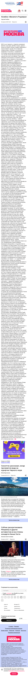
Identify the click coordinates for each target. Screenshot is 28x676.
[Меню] (25, 10)
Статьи (5, 606)
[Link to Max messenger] (2, 597)
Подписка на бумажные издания (13, 628)
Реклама (16, 626)
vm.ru (21, 664)
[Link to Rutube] (24, 597)
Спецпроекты (17, 608)
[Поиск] (22, 10)
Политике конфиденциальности (16, 670)
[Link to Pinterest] (2, 600)
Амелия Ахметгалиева (7, 536)
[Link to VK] (5, 597)
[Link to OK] (8, 597)
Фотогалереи (7, 610)
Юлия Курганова (5, 473)
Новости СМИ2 (5, 462)
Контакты (23, 630)
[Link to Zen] (12, 597)
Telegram (8, 571)
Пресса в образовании (19, 610)
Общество (14, 21)
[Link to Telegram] (18, 597)
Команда (17, 630)
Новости (6, 604)
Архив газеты (17, 606)
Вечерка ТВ (16, 604)
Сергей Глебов (5, 19)
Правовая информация (14, 632)
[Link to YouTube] (15, 597)
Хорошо (14, 673)
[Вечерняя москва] (14, 639)
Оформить (8, 620)
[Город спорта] (19, 11)
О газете (11, 626)
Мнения (5, 608)
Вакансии (11, 630)
